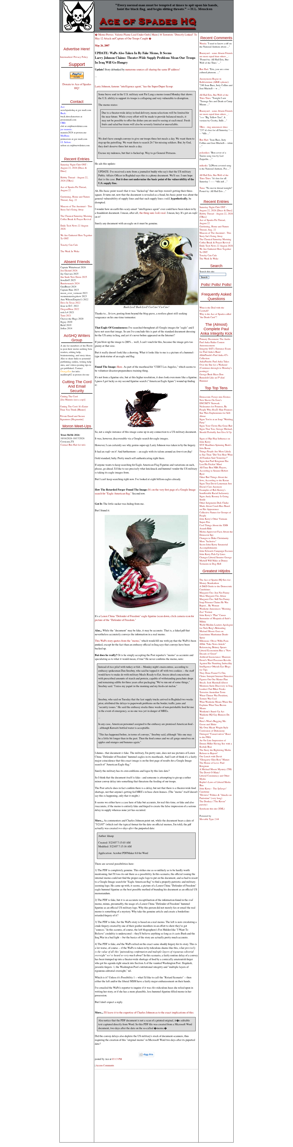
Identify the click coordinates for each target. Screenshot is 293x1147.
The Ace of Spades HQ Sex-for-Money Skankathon (215, 581)
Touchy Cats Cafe (69, 244)
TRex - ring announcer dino (213, 126)
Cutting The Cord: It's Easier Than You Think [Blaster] (74, 408)
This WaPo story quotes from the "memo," (118, 641)
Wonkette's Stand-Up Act (211, 711)
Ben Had (203, 69)
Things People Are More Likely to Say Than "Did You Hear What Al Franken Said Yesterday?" (216, 454)
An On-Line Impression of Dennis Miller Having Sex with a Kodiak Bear (215, 743)
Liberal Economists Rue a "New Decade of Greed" (215, 652)
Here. (120, 367)
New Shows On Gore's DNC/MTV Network (210, 401)
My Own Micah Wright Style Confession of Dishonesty (213, 729)
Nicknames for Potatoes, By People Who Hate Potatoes (215, 408)
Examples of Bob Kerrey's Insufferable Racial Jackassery (214, 491)
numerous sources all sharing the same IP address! (152, 69)
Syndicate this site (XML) (212, 808)
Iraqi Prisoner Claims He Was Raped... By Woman (213, 604)
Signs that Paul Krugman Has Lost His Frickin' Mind (213, 462)
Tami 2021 (65, 315)
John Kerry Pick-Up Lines (212, 554)
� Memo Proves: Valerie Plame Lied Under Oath (122, 34)
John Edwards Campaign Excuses (216, 550)
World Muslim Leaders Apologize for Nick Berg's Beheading (216, 626)
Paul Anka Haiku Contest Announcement (211, 344)
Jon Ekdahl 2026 (68, 270)
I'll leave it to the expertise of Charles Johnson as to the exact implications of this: (149, 1012)
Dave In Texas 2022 (70, 302)
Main (154, 34)
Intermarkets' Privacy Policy (74, 56)
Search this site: (207, 271)
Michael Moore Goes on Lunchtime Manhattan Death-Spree (214, 634)
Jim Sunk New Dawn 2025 (73, 276)
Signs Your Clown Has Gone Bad (215, 425)
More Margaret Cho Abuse (212, 595)
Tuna (201, 187)
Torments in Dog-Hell (210, 563)
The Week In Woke (69, 251)
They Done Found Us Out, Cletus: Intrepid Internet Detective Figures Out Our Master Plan (216, 676)
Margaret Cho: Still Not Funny (214, 599)
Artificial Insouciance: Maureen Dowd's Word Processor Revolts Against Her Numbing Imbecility (215, 660)
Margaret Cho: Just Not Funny (214, 592)
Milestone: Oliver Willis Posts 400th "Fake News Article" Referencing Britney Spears (213, 644)
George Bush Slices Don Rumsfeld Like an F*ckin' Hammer (212, 377)
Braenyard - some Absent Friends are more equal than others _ (216, 54)
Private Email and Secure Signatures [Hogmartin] (72, 417)
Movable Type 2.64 (209, 819)
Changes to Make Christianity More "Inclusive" (214, 539)
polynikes (204, 152)
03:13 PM (117, 1059)
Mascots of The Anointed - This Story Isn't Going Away (76, 208)
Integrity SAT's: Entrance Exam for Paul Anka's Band (215, 350)
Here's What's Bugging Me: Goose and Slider (212, 722)
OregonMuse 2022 (69, 309)
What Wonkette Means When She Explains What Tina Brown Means (215, 705)
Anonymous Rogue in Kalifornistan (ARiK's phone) (213, 80)
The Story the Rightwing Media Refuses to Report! (215, 751)
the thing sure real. (152, 213)
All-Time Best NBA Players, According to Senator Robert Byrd (213, 470)
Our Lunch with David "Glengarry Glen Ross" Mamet (214, 758)
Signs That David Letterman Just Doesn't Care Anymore (215, 485)
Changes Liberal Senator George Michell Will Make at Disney (215, 559)
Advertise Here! (76, 49)
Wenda (202, 43)
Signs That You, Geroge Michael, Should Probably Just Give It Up (216, 430)
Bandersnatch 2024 (70, 283)
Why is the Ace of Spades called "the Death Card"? (215, 315)
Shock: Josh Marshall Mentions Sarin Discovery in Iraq (216, 684)
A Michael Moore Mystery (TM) (215, 769)
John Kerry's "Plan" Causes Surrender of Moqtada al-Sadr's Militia (215, 618)
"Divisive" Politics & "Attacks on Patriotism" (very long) (215, 796)
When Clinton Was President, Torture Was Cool (213, 697)
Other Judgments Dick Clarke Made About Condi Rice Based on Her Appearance (214, 506)
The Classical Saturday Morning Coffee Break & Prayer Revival (76, 217)
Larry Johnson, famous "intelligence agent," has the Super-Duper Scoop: (134, 86)
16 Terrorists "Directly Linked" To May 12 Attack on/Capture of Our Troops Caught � (146, 36)
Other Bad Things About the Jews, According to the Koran (214, 478)
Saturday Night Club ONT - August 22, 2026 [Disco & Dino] (74, 168)
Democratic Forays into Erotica (214, 396)
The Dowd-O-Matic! (209, 772)
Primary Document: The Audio (214, 339)
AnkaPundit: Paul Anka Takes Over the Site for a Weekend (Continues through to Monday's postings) (215, 366)
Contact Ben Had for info (73, 444)
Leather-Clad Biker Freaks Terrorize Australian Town (212, 690)
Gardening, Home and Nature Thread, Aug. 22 (75, 198)
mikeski (203, 165)
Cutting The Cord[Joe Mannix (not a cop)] (72, 398)
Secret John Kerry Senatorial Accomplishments (213, 546)
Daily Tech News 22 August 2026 (216, 245)
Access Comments (105, 1065)
